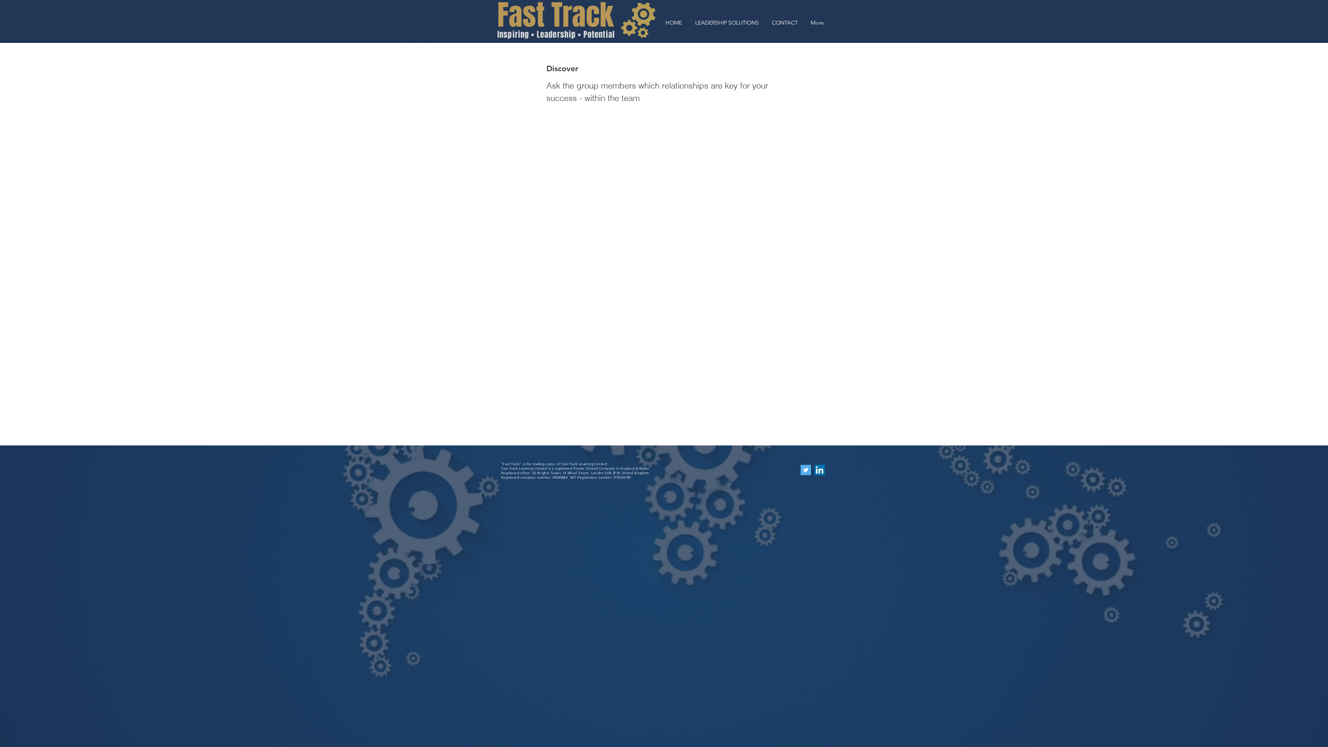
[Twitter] (806, 470)
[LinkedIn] (819, 470)
